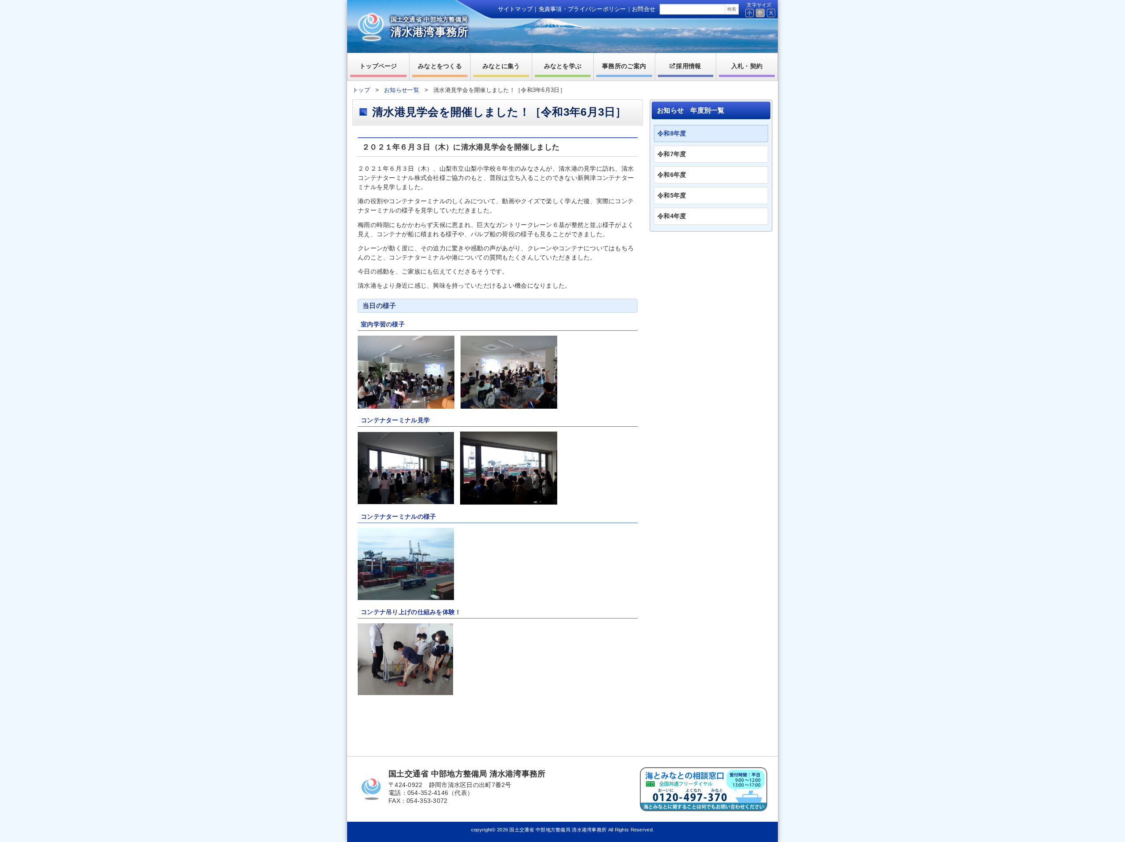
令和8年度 (671, 133)
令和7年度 (671, 153)
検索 (731, 9)
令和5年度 (671, 195)
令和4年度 (671, 216)
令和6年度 (671, 174)
